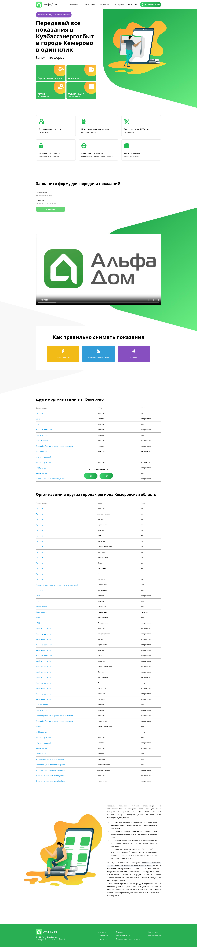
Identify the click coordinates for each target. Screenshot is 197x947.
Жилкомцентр (41, 607)
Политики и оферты (123, 935)
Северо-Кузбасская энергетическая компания (54, 446)
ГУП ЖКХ (39, 590)
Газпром (39, 413)
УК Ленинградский (43, 457)
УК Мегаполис (41, 468)
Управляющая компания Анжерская (50, 765)
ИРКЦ (38, 617)
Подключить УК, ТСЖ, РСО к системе (53, 14)
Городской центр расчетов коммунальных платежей (57, 585)
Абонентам (73, 4)
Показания (40, 200)
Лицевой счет (41, 193)
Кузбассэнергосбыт (44, 430)
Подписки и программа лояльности (128, 939)
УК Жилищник (41, 451)
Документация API (154, 935)
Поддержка (119, 4)
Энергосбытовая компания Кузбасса (50, 479)
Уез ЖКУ (39, 726)
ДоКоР (38, 419)
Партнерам (104, 4)
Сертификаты (153, 932)
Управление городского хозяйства (50, 759)
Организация (41, 408)
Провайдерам (89, 4)
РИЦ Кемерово (42, 435)
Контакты (132, 4)
